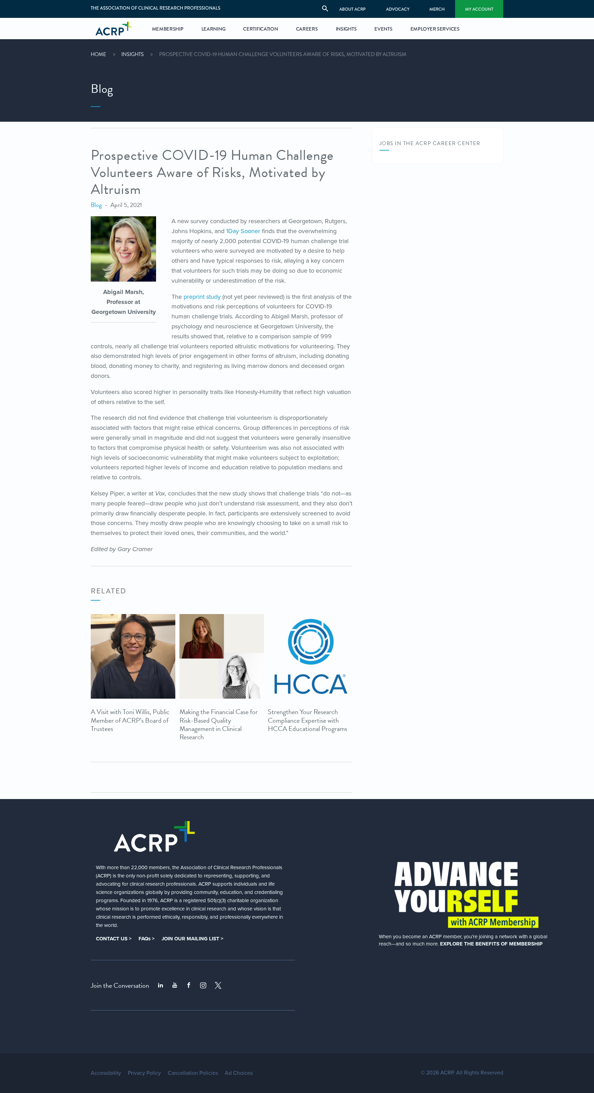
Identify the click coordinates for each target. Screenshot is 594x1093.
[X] (218, 985)
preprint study (202, 296)
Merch (437, 9)
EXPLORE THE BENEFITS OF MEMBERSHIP (491, 944)
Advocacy (397, 9)
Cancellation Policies (193, 1073)
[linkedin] (160, 985)
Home (98, 54)
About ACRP (352, 9)
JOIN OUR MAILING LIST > (192, 939)
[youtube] (174, 985)
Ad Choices (239, 1073)
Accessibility (106, 1073)
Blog (96, 204)
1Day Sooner (243, 231)
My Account (479, 9)
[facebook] (188, 985)
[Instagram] (203, 985)
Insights (132, 54)
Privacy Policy (144, 1073)
